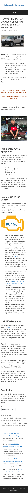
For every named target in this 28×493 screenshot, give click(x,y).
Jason (5, 433)
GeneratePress (14, 490)
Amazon (16, 256)
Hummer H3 (7, 415)
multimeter (8, 327)
